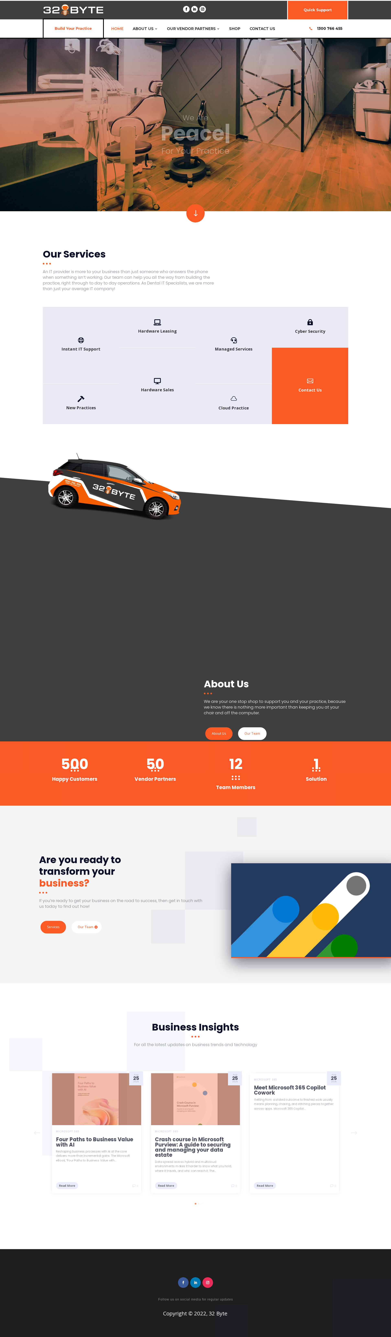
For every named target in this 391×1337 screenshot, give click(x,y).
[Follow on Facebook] (186, 9)
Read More (65, 1186)
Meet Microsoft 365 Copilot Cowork (291, 1089)
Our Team (252, 733)
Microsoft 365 (66, 1131)
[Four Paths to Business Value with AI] (95, 1098)
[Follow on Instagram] (202, 9)
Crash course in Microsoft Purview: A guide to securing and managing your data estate (193, 1147)
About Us (219, 733)
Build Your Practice (73, 28)
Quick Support (318, 10)
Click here (310, 391)
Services (53, 927)
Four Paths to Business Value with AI (93, 1142)
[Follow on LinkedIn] (194, 9)
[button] (356, 1133)
